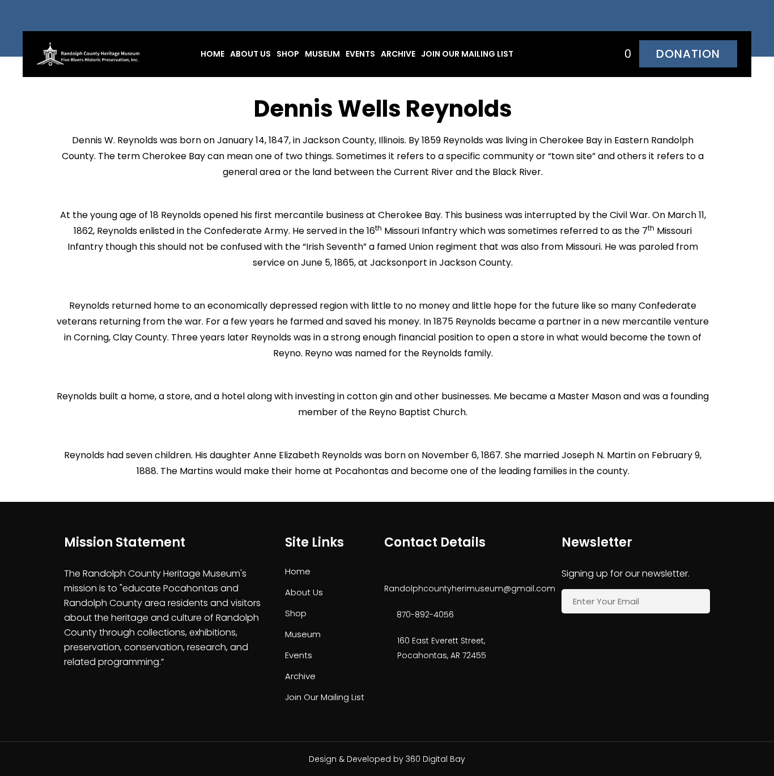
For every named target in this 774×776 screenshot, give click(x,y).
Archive (398, 54)
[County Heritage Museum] (88, 53)
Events (360, 54)
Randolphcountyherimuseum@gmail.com (458, 588)
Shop (288, 54)
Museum (322, 54)
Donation (688, 54)
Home (212, 54)
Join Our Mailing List (467, 54)
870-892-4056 (425, 614)
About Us (250, 54)
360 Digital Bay (435, 759)
